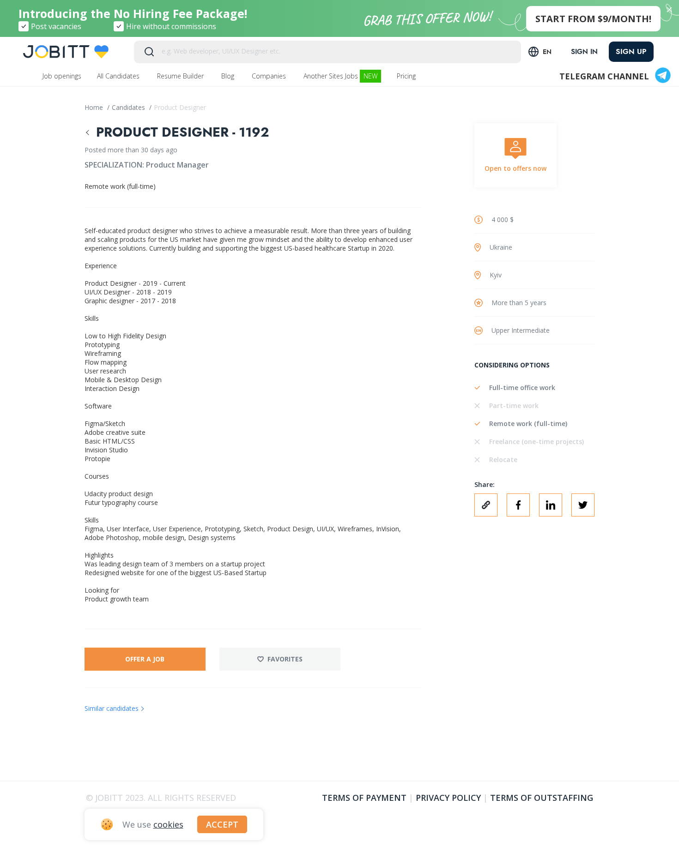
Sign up (631, 51)
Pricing (407, 76)
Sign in (584, 52)
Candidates (129, 107)
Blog (228, 76)
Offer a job (144, 659)
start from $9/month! (593, 18)
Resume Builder (181, 76)
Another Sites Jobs (340, 76)
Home (95, 107)
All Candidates (119, 76)
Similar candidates (112, 708)
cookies (168, 824)
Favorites (285, 659)
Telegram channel (604, 76)
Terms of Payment (364, 797)
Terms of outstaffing (541, 797)
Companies (270, 76)
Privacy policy (448, 797)
